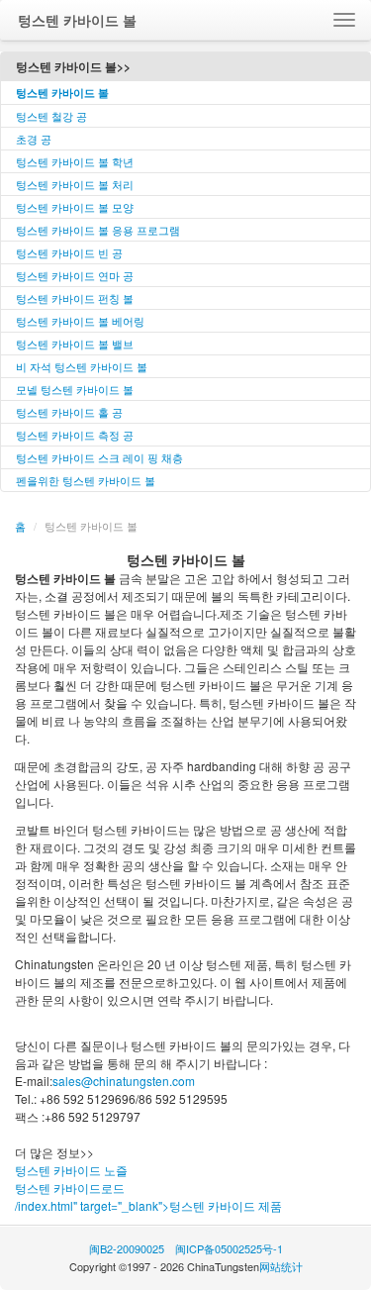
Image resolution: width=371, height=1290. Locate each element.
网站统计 (281, 1266)
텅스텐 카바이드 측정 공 (75, 435)
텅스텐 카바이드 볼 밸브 (75, 343)
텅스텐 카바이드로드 (70, 1187)
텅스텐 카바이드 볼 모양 (75, 207)
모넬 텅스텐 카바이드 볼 (75, 389)
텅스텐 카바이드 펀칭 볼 (75, 298)
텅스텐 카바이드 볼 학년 (75, 161)
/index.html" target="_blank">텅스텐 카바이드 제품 (148, 1205)
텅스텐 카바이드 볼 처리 (75, 184)
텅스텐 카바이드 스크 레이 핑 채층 (99, 457)
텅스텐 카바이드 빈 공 (69, 252)
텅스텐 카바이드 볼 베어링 (80, 321)
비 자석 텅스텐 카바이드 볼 (81, 366)
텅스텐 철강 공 (51, 116)
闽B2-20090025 (126, 1248)
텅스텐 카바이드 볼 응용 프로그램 (98, 230)
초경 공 (33, 139)
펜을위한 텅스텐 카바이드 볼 (85, 480)
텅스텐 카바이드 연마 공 (75, 275)
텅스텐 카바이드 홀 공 (69, 412)
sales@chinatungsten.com (123, 1080)
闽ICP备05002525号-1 (229, 1248)
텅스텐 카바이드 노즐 (71, 1169)
